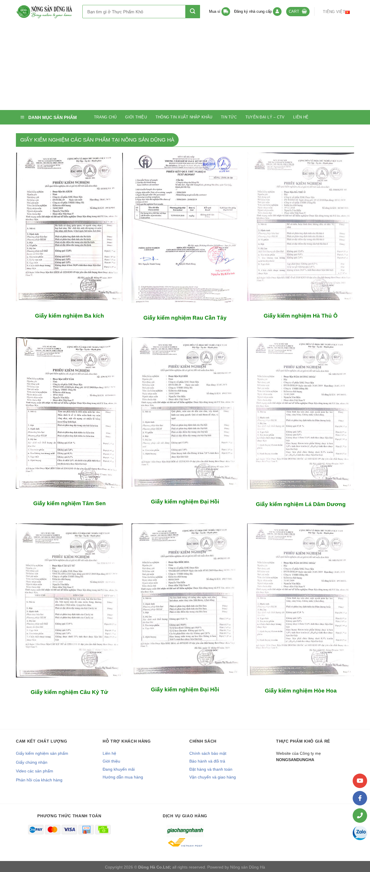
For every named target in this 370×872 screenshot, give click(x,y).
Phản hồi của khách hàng (39, 780)
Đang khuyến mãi (119, 769)
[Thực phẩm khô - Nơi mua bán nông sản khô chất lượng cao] (45, 11)
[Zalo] (360, 833)
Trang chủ (105, 117)
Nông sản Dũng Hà (247, 867)
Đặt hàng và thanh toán (210, 769)
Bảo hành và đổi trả (207, 761)
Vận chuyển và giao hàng (212, 777)
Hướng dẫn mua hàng (123, 777)
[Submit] (192, 11)
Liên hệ (300, 117)
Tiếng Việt (334, 12)
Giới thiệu (136, 117)
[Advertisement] (185, 66)
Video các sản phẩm (34, 771)
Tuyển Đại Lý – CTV (265, 117)
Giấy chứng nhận (31, 762)
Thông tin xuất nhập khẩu (184, 117)
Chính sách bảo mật (207, 753)
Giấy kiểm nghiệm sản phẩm (42, 753)
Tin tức (229, 117)
